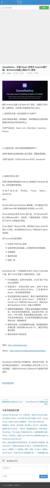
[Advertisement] (25, 36)
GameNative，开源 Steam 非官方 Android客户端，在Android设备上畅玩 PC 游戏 (24, 68)
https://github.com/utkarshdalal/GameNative (27, 350)
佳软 (3, 73)
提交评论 (43, 476)
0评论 (36, 73)
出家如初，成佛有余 (25, 2)
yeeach (9, 73)
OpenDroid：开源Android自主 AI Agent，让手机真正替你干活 (24, 446)
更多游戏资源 (7, 383)
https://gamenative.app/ (17, 345)
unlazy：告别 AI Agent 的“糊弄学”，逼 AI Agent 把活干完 (23, 421)
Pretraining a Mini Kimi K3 (11, 439)
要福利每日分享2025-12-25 (12, 402)
